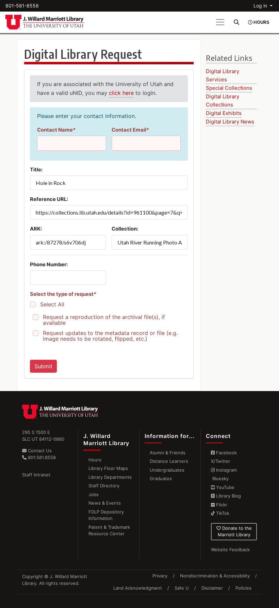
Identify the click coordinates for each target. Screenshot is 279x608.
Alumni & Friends (167, 452)
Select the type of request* (63, 294)
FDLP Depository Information (106, 515)
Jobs (93, 494)
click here (121, 92)
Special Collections (229, 88)
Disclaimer (212, 588)
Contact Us (39, 450)
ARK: (36, 229)
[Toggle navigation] (220, 22)
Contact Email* (130, 130)
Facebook (226, 452)
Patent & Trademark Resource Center (109, 530)
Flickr (221, 504)
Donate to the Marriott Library (235, 531)
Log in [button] (260, 6)
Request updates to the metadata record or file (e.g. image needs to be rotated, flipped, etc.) (110, 336)
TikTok (222, 513)
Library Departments (110, 477)
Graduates (161, 478)
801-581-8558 (22, 6)
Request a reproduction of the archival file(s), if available (104, 320)
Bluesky (220, 478)
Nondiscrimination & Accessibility (215, 575)
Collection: (125, 229)
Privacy (159, 575)
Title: (36, 170)
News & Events (104, 503)
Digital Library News (230, 121)
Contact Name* (56, 130)
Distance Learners (169, 461)
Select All (52, 304)
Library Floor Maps (108, 468)
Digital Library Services (222, 75)
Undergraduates (167, 470)
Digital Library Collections (222, 100)
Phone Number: (49, 264)
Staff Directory (103, 485)
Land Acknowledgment (137, 588)
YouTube (224, 487)
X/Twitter (220, 461)
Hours (94, 459)
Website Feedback (230, 549)
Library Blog (228, 496)
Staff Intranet (36, 474)
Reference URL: (49, 199)
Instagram (226, 470)
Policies (243, 588)
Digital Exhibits (224, 113)
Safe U (182, 588)
